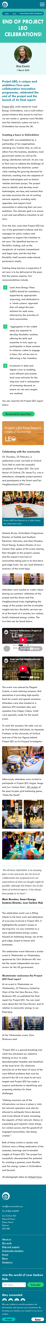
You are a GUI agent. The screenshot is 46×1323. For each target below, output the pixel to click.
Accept (8, 1319)
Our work (7, 1243)
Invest (5, 1254)
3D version (32, 787)
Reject (38, 1319)
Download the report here (18, 414)
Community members (12, 1250)
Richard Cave (35, 1176)
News (14, 13)
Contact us (7, 1262)
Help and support (10, 1247)
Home (7, 13)
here (27, 568)
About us (6, 1239)
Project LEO (8, 106)
